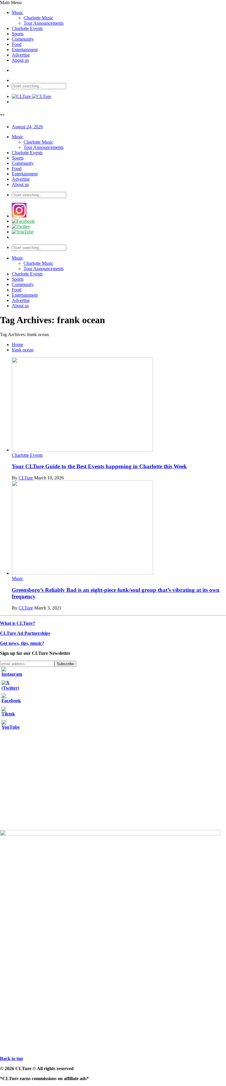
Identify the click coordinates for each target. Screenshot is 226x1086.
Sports (18, 33)
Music (17, 12)
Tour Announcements (44, 23)
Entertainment (25, 49)
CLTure (26, 477)
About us (20, 60)
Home (17, 344)
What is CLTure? (17, 623)
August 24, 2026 (27, 126)
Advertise (21, 54)
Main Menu (11, 2)
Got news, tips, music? (22, 643)
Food (16, 44)
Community (23, 38)
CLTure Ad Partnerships (25, 633)
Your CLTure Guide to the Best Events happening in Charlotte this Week (99, 466)
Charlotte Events (27, 28)
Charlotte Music (38, 17)
